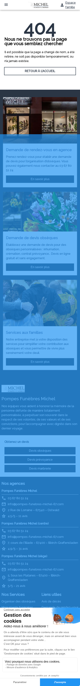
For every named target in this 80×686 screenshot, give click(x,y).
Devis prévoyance (40, 459)
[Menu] (6, 5)
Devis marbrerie (40, 468)
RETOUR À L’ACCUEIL (40, 71)
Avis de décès (51, 601)
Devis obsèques (40, 450)
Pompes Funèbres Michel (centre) (25, 523)
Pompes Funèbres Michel (19, 491)
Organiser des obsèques (18, 601)
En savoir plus (40, 179)
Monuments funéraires (17, 607)
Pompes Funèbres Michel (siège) (24, 556)
